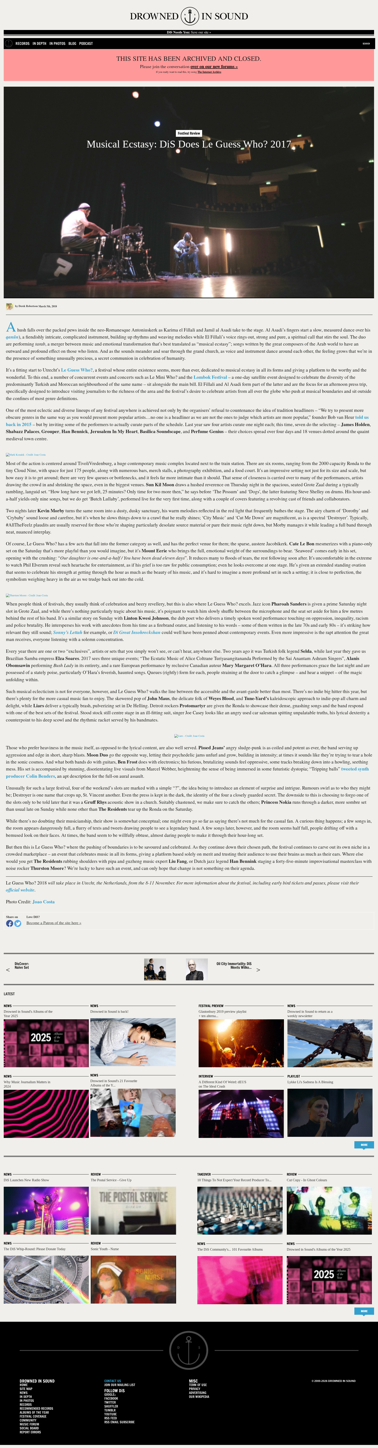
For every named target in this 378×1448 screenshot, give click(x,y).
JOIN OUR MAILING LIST (119, 1385)
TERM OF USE (198, 1385)
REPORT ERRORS (30, 1432)
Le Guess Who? (77, 369)
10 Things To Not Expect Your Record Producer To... (234, 1180)
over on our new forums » (214, 66)
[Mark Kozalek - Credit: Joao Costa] (26, 454)
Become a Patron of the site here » (53, 922)
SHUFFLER (111, 1406)
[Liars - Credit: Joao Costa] (189, 735)
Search (366, 43)
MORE (364, 1145)
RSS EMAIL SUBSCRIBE (119, 1422)
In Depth (39, 43)
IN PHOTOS (27, 1400)
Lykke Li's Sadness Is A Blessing (310, 1082)
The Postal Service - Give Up (111, 1180)
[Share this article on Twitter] (17, 923)
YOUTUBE (110, 1414)
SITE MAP (26, 1389)
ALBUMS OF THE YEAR (34, 1412)
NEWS (24, 1392)
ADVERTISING (197, 1392)
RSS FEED (110, 1418)
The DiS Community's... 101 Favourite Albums (230, 1249)
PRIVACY (194, 1389)
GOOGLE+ (110, 1394)
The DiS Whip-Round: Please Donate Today (35, 1249)
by (26, 306)
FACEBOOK (111, 1398)
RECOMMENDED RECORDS (36, 1408)
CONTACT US (112, 1381)
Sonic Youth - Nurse (105, 1249)
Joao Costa (43, 901)
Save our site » (189, 32)
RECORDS (26, 1404)
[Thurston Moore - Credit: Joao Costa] (27, 595)
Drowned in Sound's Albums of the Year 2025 (318, 1249)
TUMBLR (110, 1410)
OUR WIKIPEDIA (199, 1396)
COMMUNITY (28, 1420)
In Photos (57, 43)
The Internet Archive (209, 72)
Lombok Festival (210, 377)
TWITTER (110, 1402)
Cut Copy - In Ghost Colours (307, 1180)
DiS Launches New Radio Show (26, 1180)
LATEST (9, 994)
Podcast (86, 43)
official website (20, 889)
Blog (72, 43)
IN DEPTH (26, 1396)
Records (23, 43)
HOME (24, 1385)
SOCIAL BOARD (29, 1428)
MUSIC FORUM (29, 1424)
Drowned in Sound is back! (109, 1011)
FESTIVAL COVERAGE (33, 1416)
